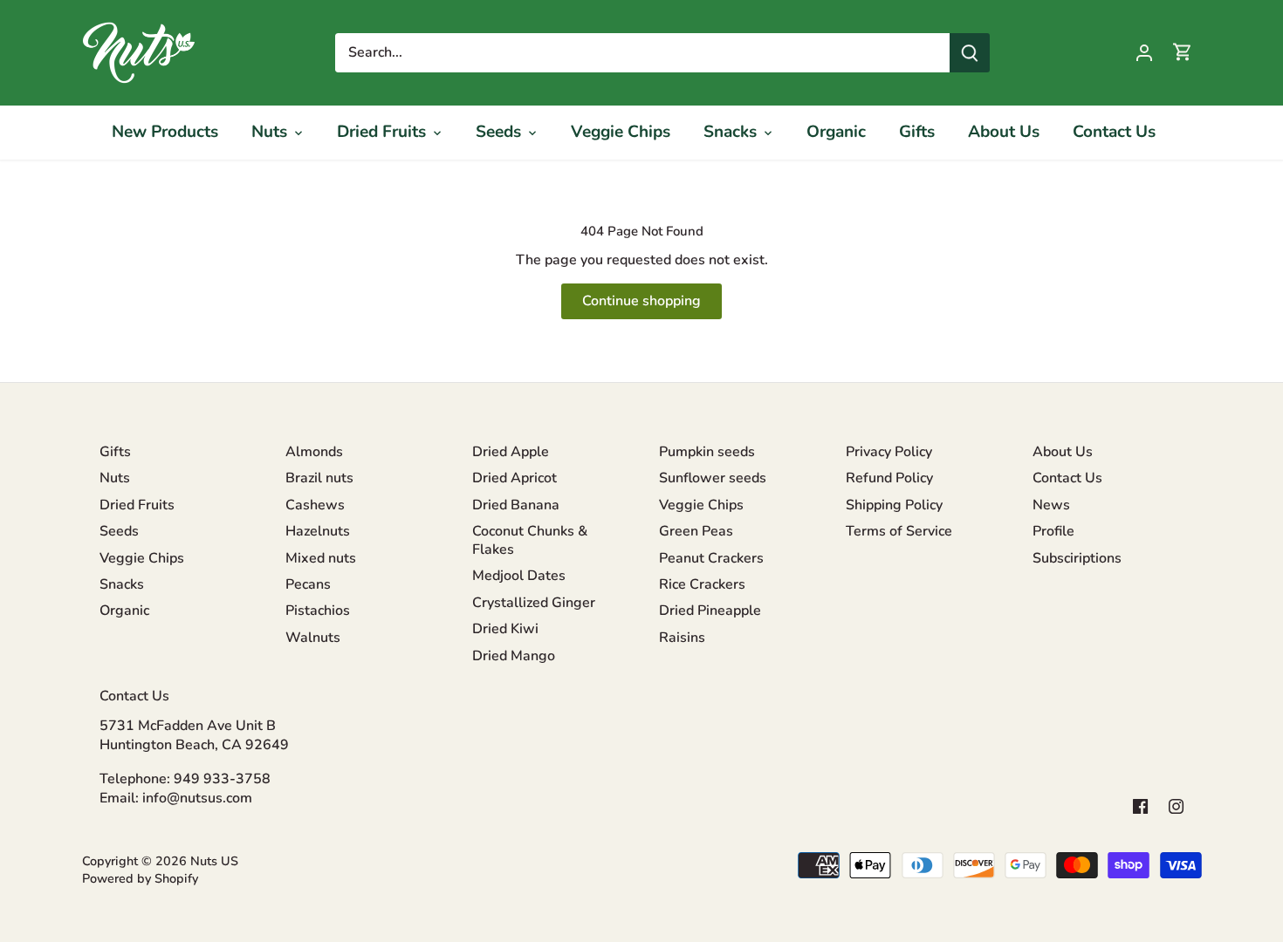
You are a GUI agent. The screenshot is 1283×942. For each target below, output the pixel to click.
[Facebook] (1140, 805)
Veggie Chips (141, 558)
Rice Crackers (702, 584)
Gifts (115, 451)
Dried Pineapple (710, 610)
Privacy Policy (889, 451)
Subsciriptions (1077, 558)
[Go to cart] (1182, 53)
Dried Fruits (137, 505)
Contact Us (1067, 478)
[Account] (1144, 53)
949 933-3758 (222, 778)
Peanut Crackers (711, 558)
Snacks (121, 584)
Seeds (119, 531)
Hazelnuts (317, 531)
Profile (1053, 531)
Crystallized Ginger (533, 602)
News (1051, 505)
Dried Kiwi (505, 628)
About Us (1063, 451)
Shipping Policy (894, 505)
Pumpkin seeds (707, 451)
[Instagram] (1176, 805)
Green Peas (696, 531)
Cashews (315, 505)
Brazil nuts (319, 478)
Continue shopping (641, 301)
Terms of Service (899, 531)
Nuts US (214, 861)
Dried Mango (513, 656)
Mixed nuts (320, 558)
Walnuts (312, 637)
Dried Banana (515, 505)
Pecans (308, 584)
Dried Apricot (514, 478)
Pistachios (317, 610)
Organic (124, 610)
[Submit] (970, 52)
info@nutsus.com (197, 798)
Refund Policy (889, 478)
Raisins (682, 637)
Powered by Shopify (140, 878)
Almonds (314, 451)
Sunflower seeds (712, 478)
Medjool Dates (519, 575)
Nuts (114, 478)
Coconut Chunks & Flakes (529, 540)
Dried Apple (510, 451)
